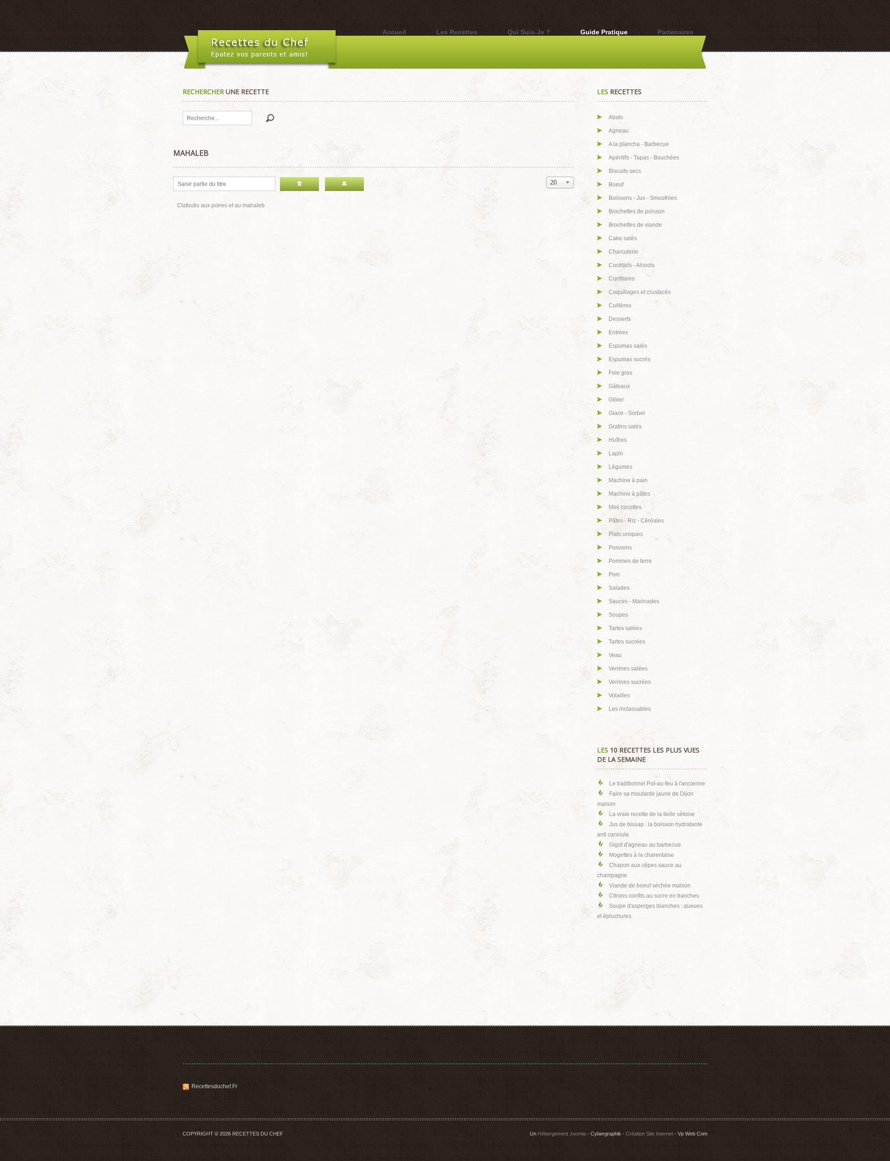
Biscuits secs (625, 171)
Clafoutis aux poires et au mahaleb (221, 205)
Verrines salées (628, 668)
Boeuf (616, 184)
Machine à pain (628, 480)
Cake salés (623, 238)
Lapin (616, 453)
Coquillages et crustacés (640, 292)
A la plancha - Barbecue (639, 144)
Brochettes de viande (635, 225)
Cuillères (620, 305)
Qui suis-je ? (529, 32)
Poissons (620, 547)
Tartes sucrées (627, 641)
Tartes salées (625, 628)
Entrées (618, 332)
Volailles (619, 695)
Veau (615, 655)
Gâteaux (619, 386)
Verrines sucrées (630, 682)
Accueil (394, 32)
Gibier (616, 399)
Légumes (620, 467)
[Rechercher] (344, 184)
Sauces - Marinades (634, 601)
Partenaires (675, 32)
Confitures (622, 278)
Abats (616, 117)
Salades (619, 588)
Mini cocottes (625, 507)
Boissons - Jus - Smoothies (643, 198)
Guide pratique (604, 32)
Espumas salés (628, 346)
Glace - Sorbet (627, 413)
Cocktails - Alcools (632, 265)
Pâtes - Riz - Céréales (636, 520)
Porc (614, 574)
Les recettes (456, 32)
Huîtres (618, 440)
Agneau (619, 131)
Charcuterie (623, 252)
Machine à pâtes (629, 494)
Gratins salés (625, 426)
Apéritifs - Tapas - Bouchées (644, 157)
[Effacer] (299, 184)
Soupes (618, 615)
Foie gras (620, 373)
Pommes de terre (630, 561)
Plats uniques (626, 534)
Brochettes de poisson (637, 211)
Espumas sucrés (629, 359)
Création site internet (649, 1133)
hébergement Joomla (562, 1133)
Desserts (620, 319)
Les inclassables (630, 709)
